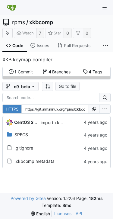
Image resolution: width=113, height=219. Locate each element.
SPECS (21, 134)
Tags (95, 71)
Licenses (62, 213)
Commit (23, 71)
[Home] (11, 7)
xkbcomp (41, 22)
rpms (18, 22)
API (79, 213)
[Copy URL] (94, 109)
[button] (47, 86)
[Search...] (105, 97)
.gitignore (23, 147)
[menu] (105, 109)
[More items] (106, 45)
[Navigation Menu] (104, 7)
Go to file (67, 86)
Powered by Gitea (28, 198)
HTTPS (12, 109)
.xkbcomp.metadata (34, 161)
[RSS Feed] (7, 33)
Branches (60, 71)
